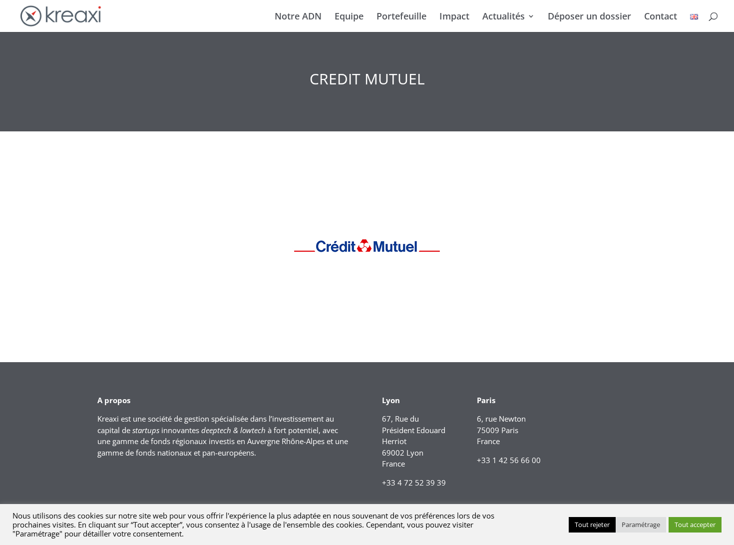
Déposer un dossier (589, 17)
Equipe (349, 17)
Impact (454, 17)
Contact (660, 17)
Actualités (503, 17)
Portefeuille (401, 17)
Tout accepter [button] (695, 524)
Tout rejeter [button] (592, 524)
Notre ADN (298, 17)
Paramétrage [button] (641, 524)
